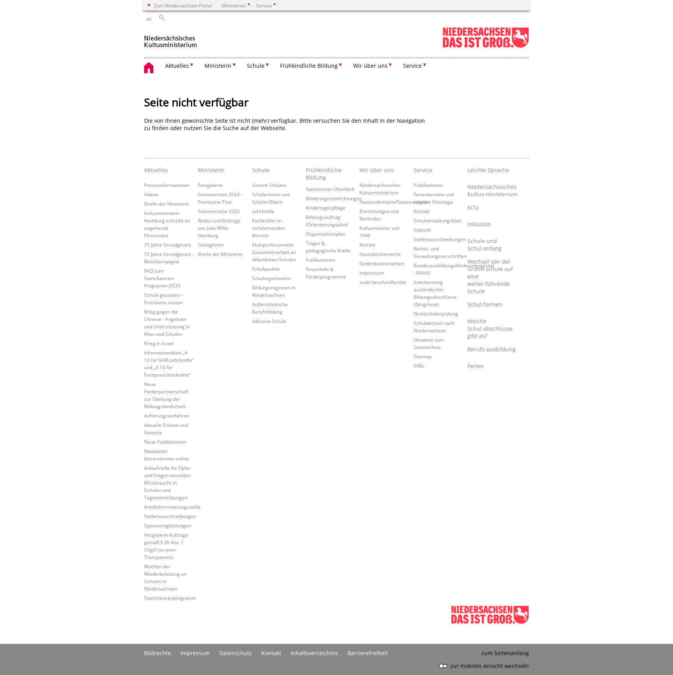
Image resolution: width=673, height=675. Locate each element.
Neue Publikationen (165, 442)
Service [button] (412, 65)
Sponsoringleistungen (167, 525)
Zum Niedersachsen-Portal (183, 5)
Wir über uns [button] (370, 65)
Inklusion (479, 224)
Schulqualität (266, 269)
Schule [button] (255, 65)
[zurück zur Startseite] (170, 38)
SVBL (419, 366)
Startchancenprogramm (170, 598)
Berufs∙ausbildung (491, 349)
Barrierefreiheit (367, 653)
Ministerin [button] (217, 65)
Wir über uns (376, 170)
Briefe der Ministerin (166, 204)
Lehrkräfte (263, 211)
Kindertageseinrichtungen (334, 198)
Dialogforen (211, 244)
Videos (151, 194)
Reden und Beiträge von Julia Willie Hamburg (219, 227)
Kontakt (422, 211)
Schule (261, 170)
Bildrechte (157, 653)
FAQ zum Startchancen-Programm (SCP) (162, 278)
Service (423, 170)
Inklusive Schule (269, 321)
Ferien (475, 366)
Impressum (371, 273)
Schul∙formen (484, 304)
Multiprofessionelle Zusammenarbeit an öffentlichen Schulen (274, 252)
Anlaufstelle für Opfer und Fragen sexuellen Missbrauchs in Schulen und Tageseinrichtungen (167, 483)
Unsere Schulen (269, 185)
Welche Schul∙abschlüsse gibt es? (490, 328)
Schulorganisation (271, 278)
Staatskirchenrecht (379, 254)
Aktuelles (156, 170)
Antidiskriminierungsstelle (172, 507)
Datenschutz (235, 653)
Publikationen (320, 260)
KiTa (473, 207)
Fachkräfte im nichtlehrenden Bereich (268, 227)
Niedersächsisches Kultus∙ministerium (492, 190)
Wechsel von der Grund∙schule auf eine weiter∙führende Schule (490, 276)
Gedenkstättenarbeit (381, 263)
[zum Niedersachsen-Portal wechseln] (485, 46)
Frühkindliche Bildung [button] (309, 65)
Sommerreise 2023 (219, 211)
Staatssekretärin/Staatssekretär (394, 202)
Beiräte (367, 244)
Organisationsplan (325, 234)
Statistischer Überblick (330, 189)
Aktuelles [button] (177, 65)
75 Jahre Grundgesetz (167, 244)
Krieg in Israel (159, 343)
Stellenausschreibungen (170, 516)
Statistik (422, 230)
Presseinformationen (167, 185)
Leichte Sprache (488, 170)
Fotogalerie (210, 185)
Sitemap (423, 356)
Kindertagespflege (325, 207)
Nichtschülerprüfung (436, 313)
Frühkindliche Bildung (324, 173)
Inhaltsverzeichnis (314, 653)
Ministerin (211, 170)
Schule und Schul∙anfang (484, 244)
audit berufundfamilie (382, 282)
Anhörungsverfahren (166, 415)
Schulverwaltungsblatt (438, 220)
